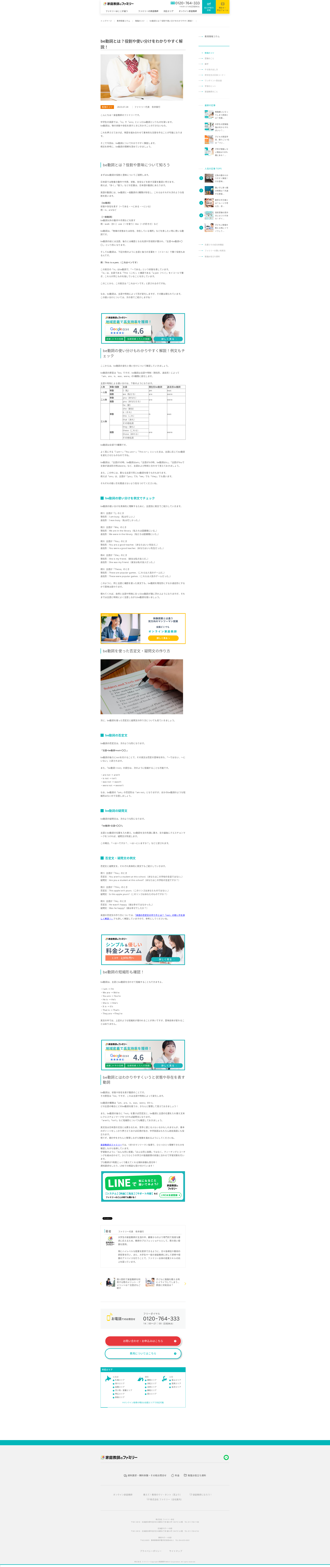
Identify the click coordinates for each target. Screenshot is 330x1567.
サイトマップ (175, 1551)
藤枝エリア (152, 1390)
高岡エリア (176, 1383)
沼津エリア (152, 1387)
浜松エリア (152, 1383)
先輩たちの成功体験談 (214, 244)
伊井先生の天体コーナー (215, 75)
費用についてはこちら (143, 1353)
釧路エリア (120, 1397)
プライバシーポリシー (151, 1551)
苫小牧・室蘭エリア (123, 1390)
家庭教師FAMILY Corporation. (170, 1562)
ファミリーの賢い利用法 (215, 250)
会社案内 (166, 1499)
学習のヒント (210, 86)
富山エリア (176, 1380)
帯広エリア (120, 1393)
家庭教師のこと (211, 91)
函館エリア (120, 1387)
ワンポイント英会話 (213, 80)
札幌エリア (120, 1380)
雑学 (206, 64)
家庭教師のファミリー (111, 1144)
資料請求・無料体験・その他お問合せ (147, 1475)
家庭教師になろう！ (202, 1494)
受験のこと (209, 58)
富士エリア (152, 1393)
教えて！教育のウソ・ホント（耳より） (162, 1494)
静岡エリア (152, 1380)
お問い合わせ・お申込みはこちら (143, 1341)
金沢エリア (176, 1387)
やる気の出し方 (211, 69)
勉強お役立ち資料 (212, 256)
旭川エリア (120, 1383)
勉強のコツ (209, 53)
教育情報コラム (212, 36)
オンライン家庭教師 (123, 1494)
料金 (177, 1475)
